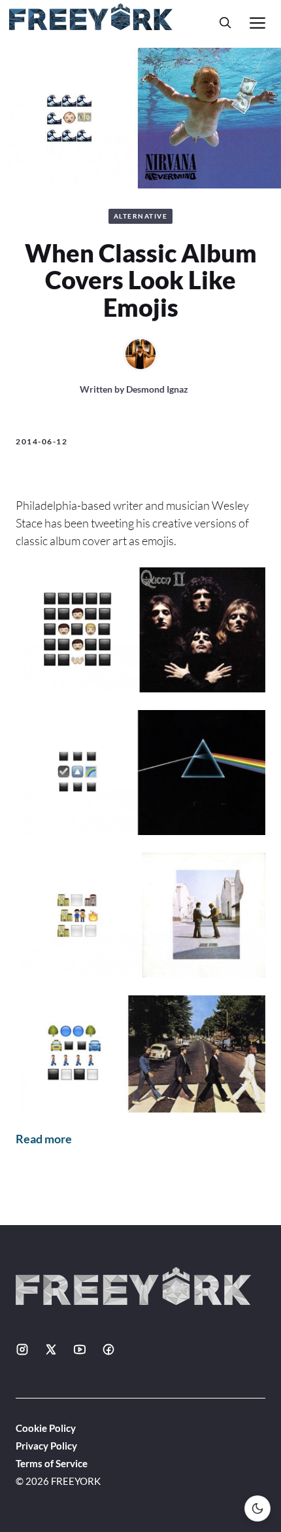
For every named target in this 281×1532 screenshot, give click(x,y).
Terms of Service (52, 1463)
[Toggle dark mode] (257, 1508)
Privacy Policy (46, 1446)
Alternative (141, 216)
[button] (225, 22)
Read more (44, 1138)
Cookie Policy (46, 1428)
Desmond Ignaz (157, 389)
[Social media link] (22, 1349)
